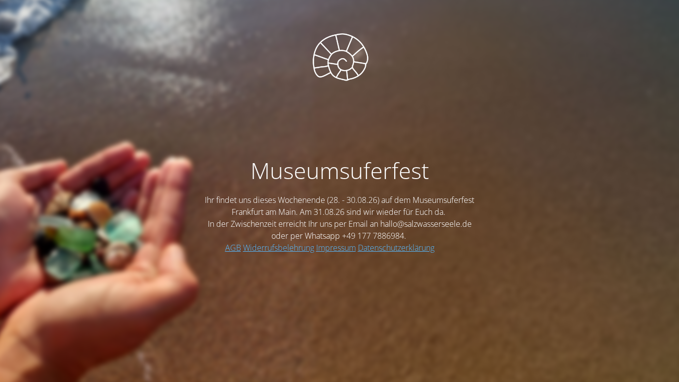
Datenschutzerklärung (396, 247)
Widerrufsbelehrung (278, 247)
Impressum (336, 247)
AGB (233, 247)
